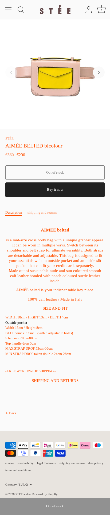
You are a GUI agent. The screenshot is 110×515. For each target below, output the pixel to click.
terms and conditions (18, 470)
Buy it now (55, 189)
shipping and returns (42, 212)
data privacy (96, 463)
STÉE (9, 139)
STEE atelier (23, 494)
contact (9, 463)
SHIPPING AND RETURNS (55, 380)
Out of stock (55, 506)
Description (13, 212)
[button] (11, 72)
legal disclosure (46, 463)
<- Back (11, 413)
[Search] (21, 10)
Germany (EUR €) (16, 484)
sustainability (26, 463)
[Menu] (8, 10)
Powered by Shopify (45, 494)
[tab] (16, 212)
